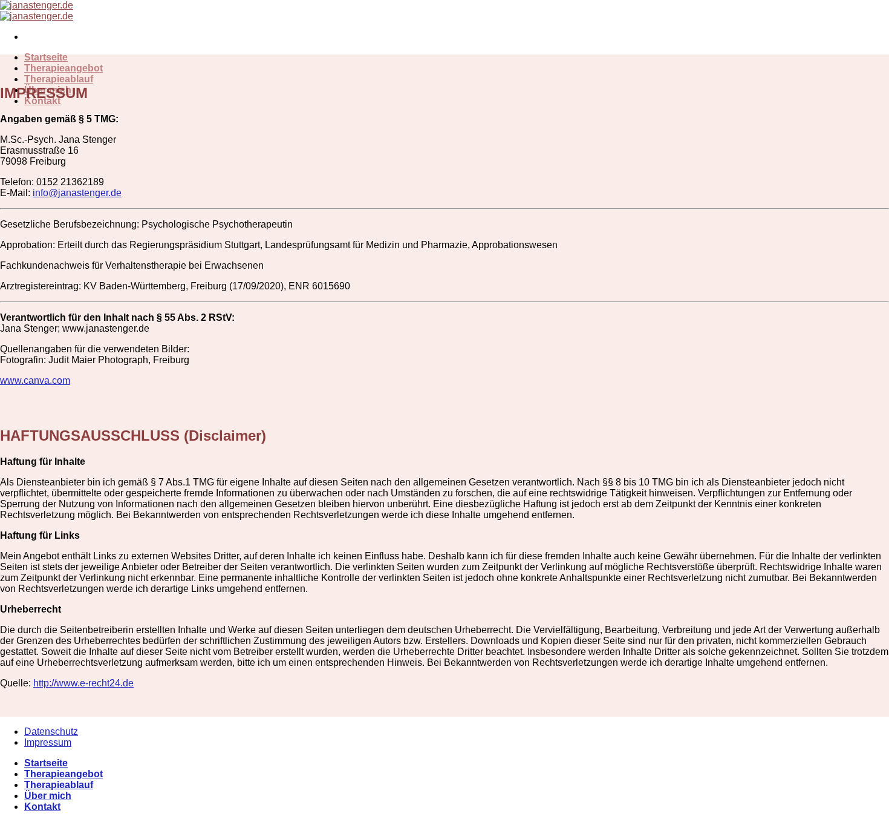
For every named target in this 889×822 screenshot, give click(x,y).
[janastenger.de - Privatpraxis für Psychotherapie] (36, 10)
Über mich (47, 796)
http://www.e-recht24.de (83, 683)
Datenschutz (51, 731)
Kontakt (42, 806)
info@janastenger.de (77, 193)
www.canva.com (35, 380)
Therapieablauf (58, 79)
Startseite (46, 57)
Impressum (47, 742)
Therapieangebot (63, 68)
